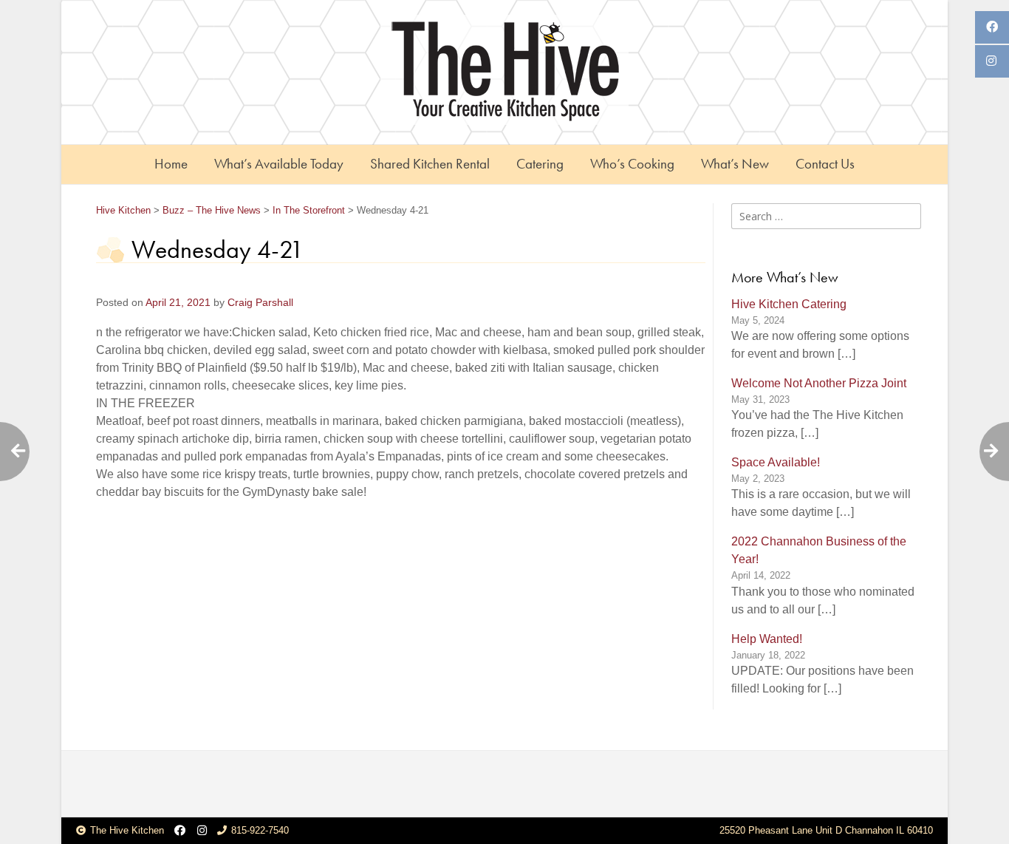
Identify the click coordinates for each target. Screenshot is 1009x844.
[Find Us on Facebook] (180, 831)
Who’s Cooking (632, 163)
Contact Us (825, 163)
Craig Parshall (260, 302)
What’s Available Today (278, 163)
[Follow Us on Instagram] (202, 831)
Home (171, 163)
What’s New (735, 163)
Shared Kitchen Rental (430, 163)
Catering (540, 163)
